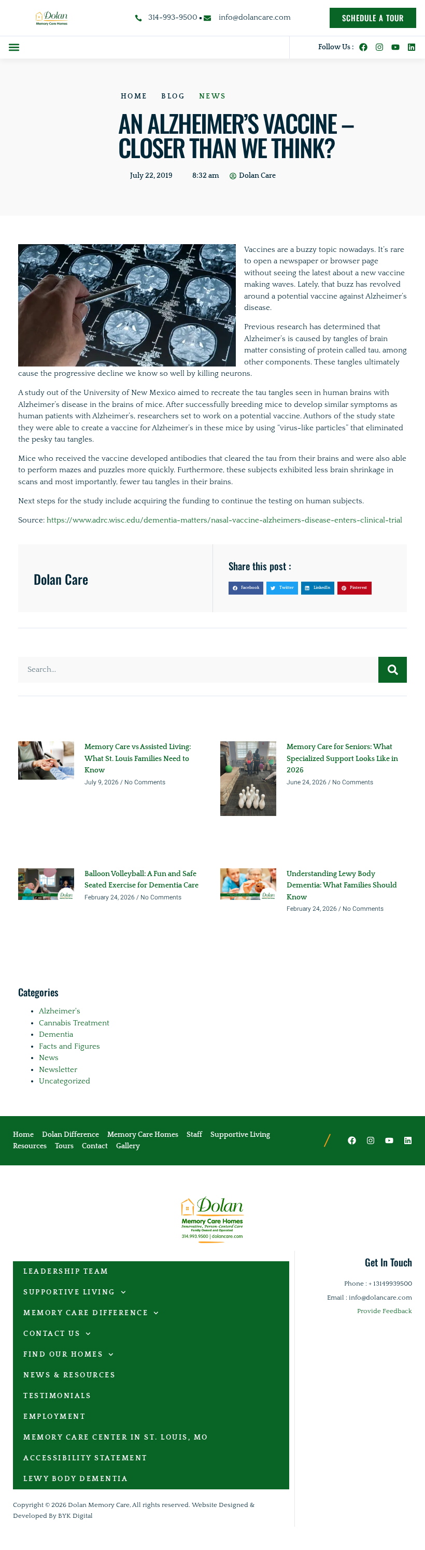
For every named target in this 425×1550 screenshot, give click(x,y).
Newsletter (58, 1069)
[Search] (392, 670)
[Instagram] (379, 47)
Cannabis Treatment (74, 1023)
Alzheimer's (59, 1011)
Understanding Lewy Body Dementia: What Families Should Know (342, 885)
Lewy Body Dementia (75, 1479)
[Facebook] (363, 47)
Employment (54, 1417)
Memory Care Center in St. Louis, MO (115, 1437)
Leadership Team (66, 1271)
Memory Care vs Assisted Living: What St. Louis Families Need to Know (137, 758)
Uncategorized (64, 1081)
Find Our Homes (63, 1354)
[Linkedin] (411, 47)
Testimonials (57, 1396)
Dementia (56, 1034)
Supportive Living (69, 1292)
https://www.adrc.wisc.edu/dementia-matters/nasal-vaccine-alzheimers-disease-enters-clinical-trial (224, 520)
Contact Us (51, 1334)
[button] (13, 47)
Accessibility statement (85, 1458)
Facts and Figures (69, 1046)
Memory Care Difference (85, 1313)
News (212, 96)
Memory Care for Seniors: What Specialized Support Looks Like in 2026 (342, 758)
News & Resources (69, 1375)
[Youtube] (395, 47)
